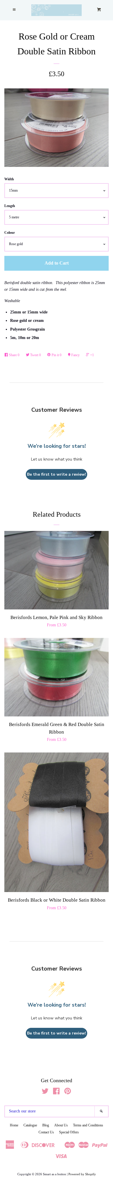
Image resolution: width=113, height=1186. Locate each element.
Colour (9, 233)
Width (9, 179)
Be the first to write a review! (56, 474)
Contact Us (46, 1132)
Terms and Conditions (88, 1125)
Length (9, 206)
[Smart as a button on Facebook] (56, 1092)
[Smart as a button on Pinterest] (67, 1092)
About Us (61, 1125)
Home (14, 1125)
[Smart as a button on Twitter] (45, 1092)
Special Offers (69, 1132)
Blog (45, 1125)
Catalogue (30, 1125)
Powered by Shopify (82, 1174)
